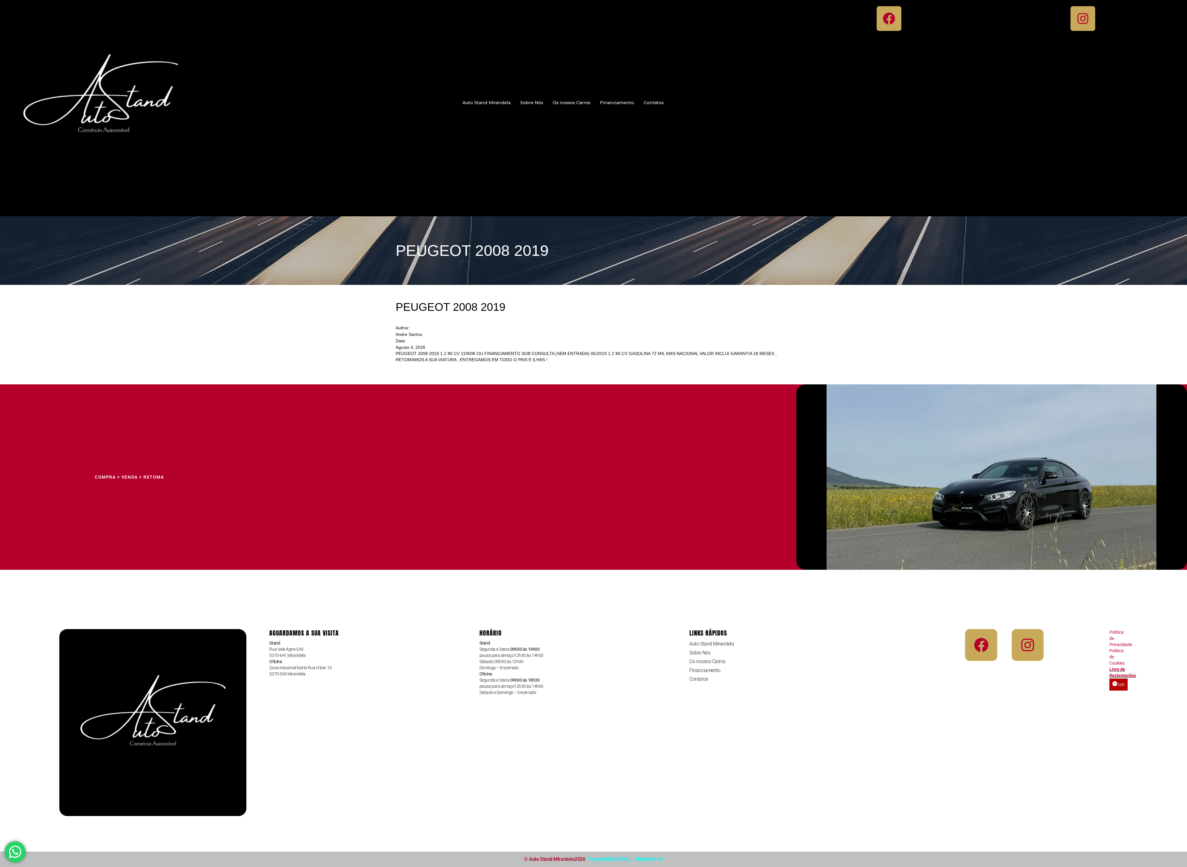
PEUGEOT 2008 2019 (450, 307)
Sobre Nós (531, 102)
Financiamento (617, 102)
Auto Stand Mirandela (486, 102)
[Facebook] (889, 18)
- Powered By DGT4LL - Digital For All (624, 859)
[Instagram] (1082, 18)
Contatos (654, 102)
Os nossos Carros (571, 102)
